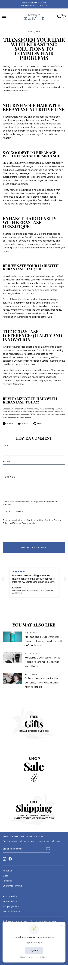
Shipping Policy (11, 906)
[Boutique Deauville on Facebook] (10, 859)
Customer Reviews (12, 886)
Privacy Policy (10, 896)
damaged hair (31, 166)
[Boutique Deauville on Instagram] (4, 859)
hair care (57, 177)
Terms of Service (21, 523)
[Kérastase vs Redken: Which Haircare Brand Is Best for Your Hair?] (12, 657)
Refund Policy (10, 901)
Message (9, 477)
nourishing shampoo (51, 127)
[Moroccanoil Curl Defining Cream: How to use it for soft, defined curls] (12, 637)
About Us (7, 871)
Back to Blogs (36, 547)
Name (6, 446)
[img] (35, 571)
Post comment (15, 511)
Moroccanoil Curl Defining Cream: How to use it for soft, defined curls (44, 641)
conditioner (13, 131)
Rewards (7, 881)
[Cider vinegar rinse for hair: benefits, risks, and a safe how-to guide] (12, 678)
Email (7, 461)
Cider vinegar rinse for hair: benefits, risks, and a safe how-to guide (42, 682)
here (32, 412)
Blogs (6, 876)
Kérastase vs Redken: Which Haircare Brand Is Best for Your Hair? (43, 662)
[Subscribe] (48, 849)
